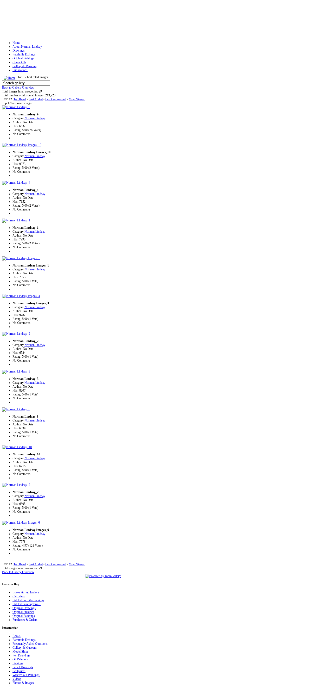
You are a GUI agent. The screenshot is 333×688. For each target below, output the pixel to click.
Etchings (17, 663)
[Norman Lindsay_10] (17, 447)
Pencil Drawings (22, 667)
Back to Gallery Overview (18, 87)
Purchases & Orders (24, 620)
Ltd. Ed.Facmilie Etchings (28, 600)
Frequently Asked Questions (30, 644)
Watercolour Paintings (26, 675)
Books (16, 636)
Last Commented (55, 99)
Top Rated (20, 99)
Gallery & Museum (24, 647)
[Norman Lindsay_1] (16, 220)
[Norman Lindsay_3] (16, 371)
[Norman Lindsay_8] (16, 409)
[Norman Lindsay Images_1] (21, 258)
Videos (16, 679)
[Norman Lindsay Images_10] (21, 145)
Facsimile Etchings (24, 640)
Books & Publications (26, 592)
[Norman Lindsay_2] (16, 334)
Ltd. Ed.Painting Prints (26, 604)
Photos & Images (23, 683)
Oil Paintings (20, 659)
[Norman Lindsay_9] (16, 107)
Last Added (36, 99)
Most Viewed (77, 99)
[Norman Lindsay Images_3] (21, 296)
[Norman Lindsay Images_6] (21, 522)
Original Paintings (23, 616)
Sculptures (18, 671)
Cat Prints (18, 596)
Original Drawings (24, 608)
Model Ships (20, 651)
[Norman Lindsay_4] (16, 182)
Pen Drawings (21, 655)
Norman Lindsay (34, 118)
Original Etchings (23, 612)
